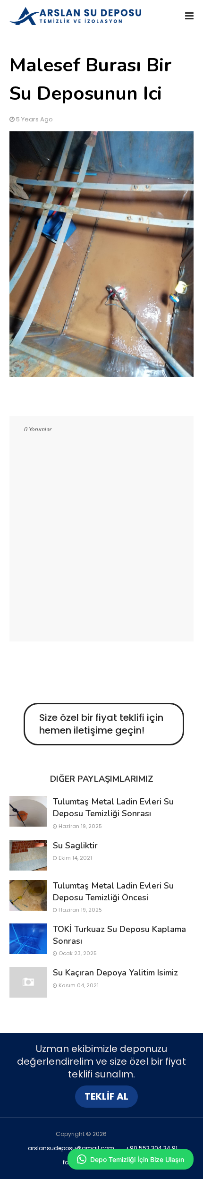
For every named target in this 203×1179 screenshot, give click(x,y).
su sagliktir (75, 845)
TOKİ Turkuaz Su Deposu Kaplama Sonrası (119, 935)
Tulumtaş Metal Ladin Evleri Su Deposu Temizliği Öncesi (113, 891)
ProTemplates (127, 1134)
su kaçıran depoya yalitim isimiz (115, 972)
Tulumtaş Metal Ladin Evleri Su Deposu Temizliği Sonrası (113, 807)
